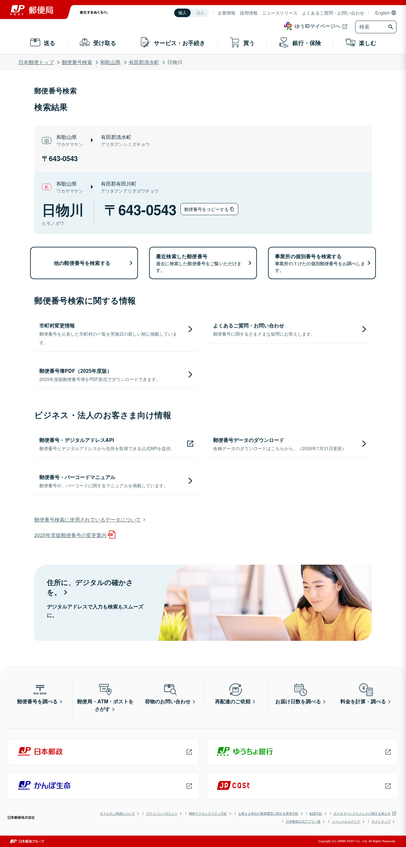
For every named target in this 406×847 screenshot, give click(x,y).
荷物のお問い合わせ (168, 701)
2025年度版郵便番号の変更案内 (70, 535)
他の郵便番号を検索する (82, 262)
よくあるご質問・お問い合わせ (333, 13)
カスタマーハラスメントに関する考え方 (361, 813)
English (382, 13)
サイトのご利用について (117, 813)
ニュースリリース (280, 13)
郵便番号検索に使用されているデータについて (87, 519)
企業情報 (226, 13)
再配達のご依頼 (233, 701)
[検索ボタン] (391, 27)
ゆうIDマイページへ (317, 26)
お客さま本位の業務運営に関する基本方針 (268, 813)
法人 (200, 12)
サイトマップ (380, 821)
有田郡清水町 (144, 62)
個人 (182, 12)
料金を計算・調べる (363, 701)
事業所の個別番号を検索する (320, 263)
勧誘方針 (316, 813)
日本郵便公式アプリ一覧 (303, 821)
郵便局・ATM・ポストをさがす (105, 705)
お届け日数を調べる (298, 701)
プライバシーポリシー (162, 813)
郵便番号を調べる (37, 701)
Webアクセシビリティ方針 (208, 813)
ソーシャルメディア (346, 821)
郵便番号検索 (77, 62)
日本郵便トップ (36, 62)
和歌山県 (110, 62)
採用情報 (249, 13)
